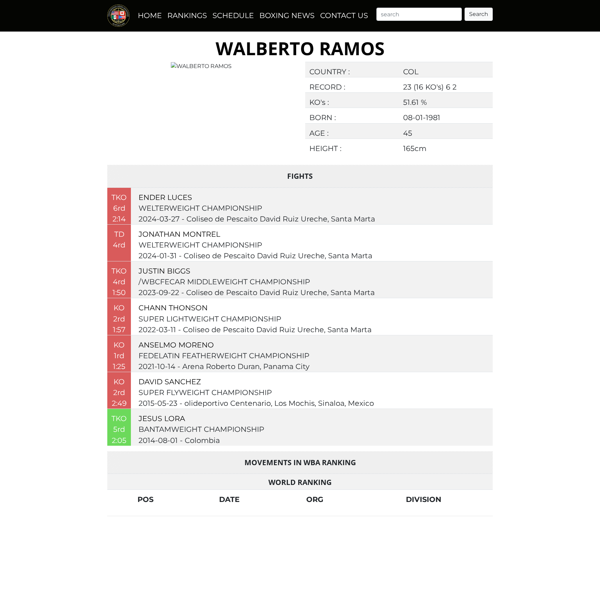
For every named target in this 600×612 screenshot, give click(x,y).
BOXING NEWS (287, 15)
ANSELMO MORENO (176, 345)
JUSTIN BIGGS (164, 271)
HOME (150, 15)
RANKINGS (187, 15)
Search (478, 14)
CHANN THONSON (173, 307)
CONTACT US (344, 15)
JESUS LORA (162, 418)
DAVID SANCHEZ (170, 381)
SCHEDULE (233, 15)
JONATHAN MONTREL (179, 234)
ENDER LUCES (165, 197)
